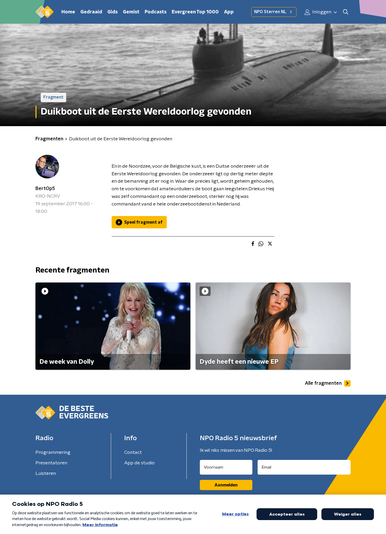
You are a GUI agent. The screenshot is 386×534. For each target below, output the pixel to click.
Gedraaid (91, 12)
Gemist (131, 12)
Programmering (52, 452)
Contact (133, 452)
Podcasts (155, 12)
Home (68, 12)
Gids (112, 12)
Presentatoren (51, 463)
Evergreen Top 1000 (195, 12)
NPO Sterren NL (270, 12)
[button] (345, 12)
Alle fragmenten (323, 383)
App (229, 12)
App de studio (139, 463)
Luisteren (45, 473)
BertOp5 (45, 188)
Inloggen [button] (321, 12)
